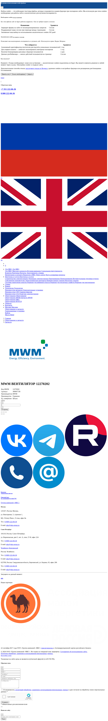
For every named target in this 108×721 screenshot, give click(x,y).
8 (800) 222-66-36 (11, 522)
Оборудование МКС (12, 299)
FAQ (2, 78)
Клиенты (8, 273)
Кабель (7, 313)
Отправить (5, 702)
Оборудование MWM (13, 298)
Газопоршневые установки (14, 311)
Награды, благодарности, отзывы (32, 273)
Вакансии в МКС (29, 275)
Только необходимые (18, 74)
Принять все (6, 74)
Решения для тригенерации (85, 282)
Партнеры (16, 273)
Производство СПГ (12, 292)
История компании (34, 271)
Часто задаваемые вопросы (55, 275)
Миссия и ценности (19, 271)
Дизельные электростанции (38, 279)
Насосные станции (72, 280)
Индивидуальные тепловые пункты (86, 279)
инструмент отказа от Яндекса (37, 68)
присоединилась (47, 648)
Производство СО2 (12, 294)
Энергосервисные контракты (36, 280)
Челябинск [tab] (5, 548)
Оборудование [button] (10, 296)
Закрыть (30, 74)
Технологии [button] (9, 288)
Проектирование (66, 279)
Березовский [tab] (13, 548)
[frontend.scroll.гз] (2, 706)
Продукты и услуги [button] (12, 277)
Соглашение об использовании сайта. (73, 652)
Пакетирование (54, 279)
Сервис (7, 284)
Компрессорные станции (56, 280)
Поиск (3, 719)
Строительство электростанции (16, 279)
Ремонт (7, 286)
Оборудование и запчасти (14, 309)
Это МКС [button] (8, 269)
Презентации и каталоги (14, 275)
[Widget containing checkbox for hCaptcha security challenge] (17, 697)
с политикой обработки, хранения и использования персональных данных (41, 690)
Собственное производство (15, 280)
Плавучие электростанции (28, 294)
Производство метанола (14, 290)
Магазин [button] (8, 307)
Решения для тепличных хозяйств (62, 282)
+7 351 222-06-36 (8, 89)
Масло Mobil (9, 315)
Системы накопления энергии (16, 282)
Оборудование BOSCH (13, 301)
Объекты (8, 303)
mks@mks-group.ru (12, 525)
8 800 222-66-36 (8, 93)
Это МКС (8, 271)
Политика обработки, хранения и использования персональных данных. (27, 653)
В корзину (5, 409)
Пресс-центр (41, 275)
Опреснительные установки (33, 290)
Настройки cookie (6, 655)
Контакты (8, 305)
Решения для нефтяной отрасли (38, 282)
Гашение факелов (26, 292)
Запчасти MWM (26, 298)
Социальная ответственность (51, 271)
